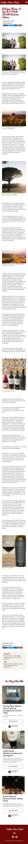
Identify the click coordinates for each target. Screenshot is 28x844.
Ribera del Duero (13, 665)
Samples (6, 657)
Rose (18, 656)
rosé (15, 656)
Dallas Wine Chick (15, 725)
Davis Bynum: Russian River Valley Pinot (13, 798)
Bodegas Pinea (6, 94)
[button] (26, 2)
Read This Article (13, 721)
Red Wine (10, 656)
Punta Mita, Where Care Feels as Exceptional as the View (12, 709)
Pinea (5, 665)
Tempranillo (7, 667)
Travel (15, 657)
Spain (11, 657)
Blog (5, 656)
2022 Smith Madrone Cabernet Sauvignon (12, 753)
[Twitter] (16, 837)
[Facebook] (13, 837)
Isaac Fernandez (18, 664)
